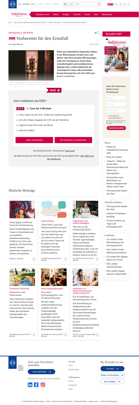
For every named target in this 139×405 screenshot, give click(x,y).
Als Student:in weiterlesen (73, 140)
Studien (65, 14)
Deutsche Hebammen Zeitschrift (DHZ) (30, 22)
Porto (70, 365)
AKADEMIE (26, 4)
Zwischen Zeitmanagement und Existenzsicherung (52, 295)
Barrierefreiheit (80, 401)
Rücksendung (73, 369)
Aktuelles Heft (42, 14)
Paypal (70, 381)
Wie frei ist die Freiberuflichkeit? (82, 228)
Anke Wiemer (17, 44)
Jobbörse (55, 4)
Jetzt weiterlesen (34, 140)
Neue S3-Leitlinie (114, 157)
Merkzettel (107, 14)
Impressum (93, 401)
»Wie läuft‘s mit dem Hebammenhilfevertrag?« (54, 226)
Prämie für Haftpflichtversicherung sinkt (117, 150)
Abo (96, 14)
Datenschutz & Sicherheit (62, 401)
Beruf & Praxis (54, 22)
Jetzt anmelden (39, 371)
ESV (10, 22)
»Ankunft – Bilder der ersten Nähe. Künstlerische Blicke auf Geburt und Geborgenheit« (117, 167)
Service (47, 4)
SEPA (70, 389)
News (55, 14)
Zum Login (70, 151)
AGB (48, 401)
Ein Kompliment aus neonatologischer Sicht (84, 298)
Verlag (40, 4)
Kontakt (110, 368)
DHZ (19, 4)
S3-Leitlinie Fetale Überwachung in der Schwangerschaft (115, 242)
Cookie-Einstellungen (108, 401)
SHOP (33, 4)
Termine (77, 14)
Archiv (87, 14)
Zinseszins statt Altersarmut (17, 293)
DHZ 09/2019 (94, 44)
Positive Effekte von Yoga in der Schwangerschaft (116, 223)
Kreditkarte (72, 385)
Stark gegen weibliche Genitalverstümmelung (21, 223)
